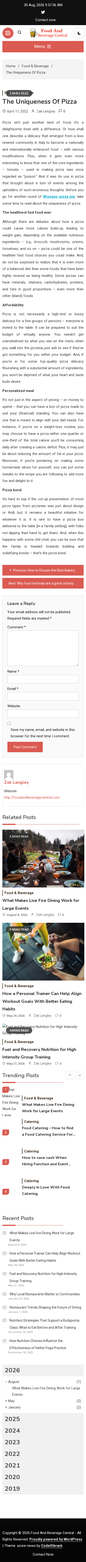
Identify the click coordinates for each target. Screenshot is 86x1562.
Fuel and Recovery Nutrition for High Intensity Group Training (43, 1277)
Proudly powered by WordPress (55, 1539)
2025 (12, 1419)
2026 (12, 1370)
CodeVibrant (51, 1546)
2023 (12, 1442)
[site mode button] (79, 33)
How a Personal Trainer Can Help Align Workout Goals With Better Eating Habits (41, 1001)
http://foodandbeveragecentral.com (32, 797)
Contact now (45, 20)
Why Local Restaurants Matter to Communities (45, 1294)
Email (12, 689)
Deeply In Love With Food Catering (46, 1190)
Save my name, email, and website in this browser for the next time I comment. (43, 733)
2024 (12, 1431)
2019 (12, 1489)
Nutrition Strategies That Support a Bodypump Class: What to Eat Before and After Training (45, 1324)
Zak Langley (46, 111)
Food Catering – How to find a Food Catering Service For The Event (47, 1131)
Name (13, 671)
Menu (40, 46)
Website (13, 706)
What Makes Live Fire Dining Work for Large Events (48, 1108)
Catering (31, 1122)
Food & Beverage (19, 893)
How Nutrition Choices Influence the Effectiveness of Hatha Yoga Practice (38, 1344)
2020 (12, 1477)
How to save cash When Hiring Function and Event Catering (45, 1161)
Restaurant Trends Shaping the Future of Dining (45, 1307)
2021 (12, 1465)
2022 (12, 1454)
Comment (16, 627)
